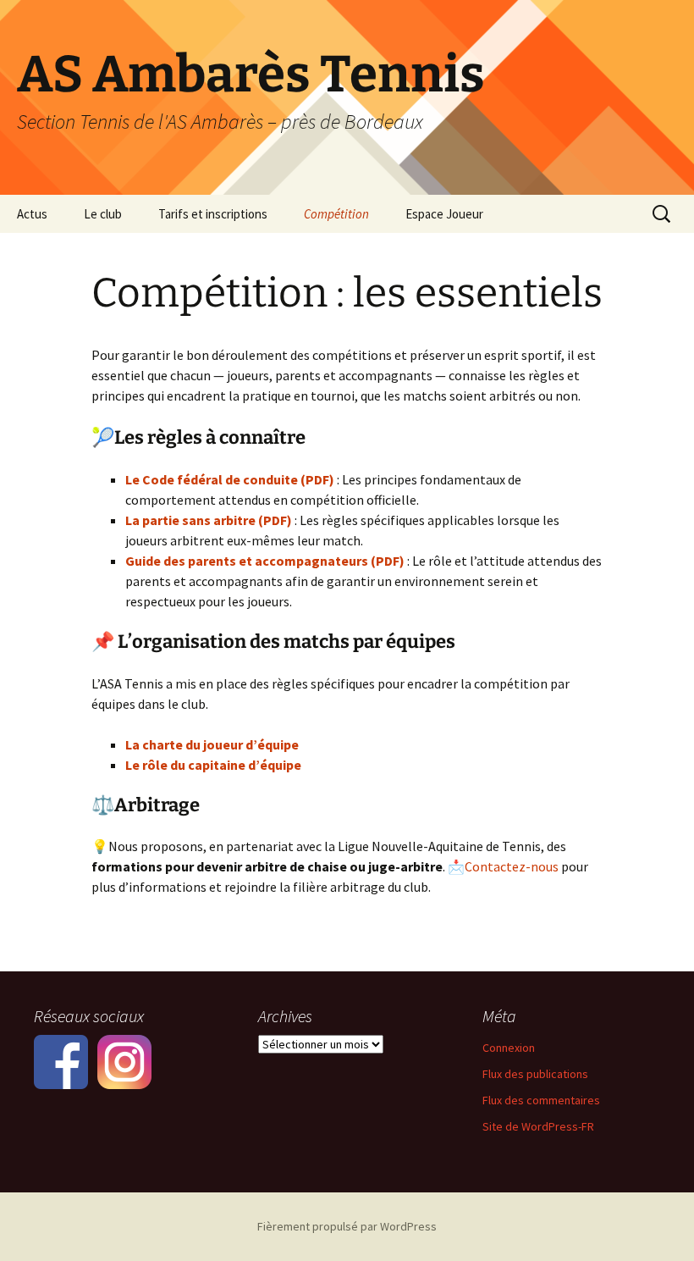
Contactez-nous (512, 866)
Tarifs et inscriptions (212, 214)
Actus (32, 214)
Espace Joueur (444, 214)
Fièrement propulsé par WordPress (347, 1226)
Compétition (336, 214)
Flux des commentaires (541, 1100)
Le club (103, 214)
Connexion (508, 1047)
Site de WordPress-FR (538, 1126)
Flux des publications (535, 1073)
